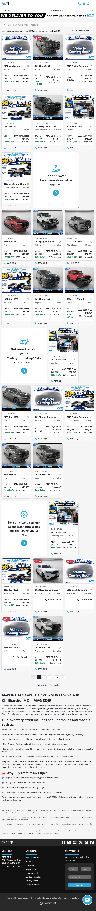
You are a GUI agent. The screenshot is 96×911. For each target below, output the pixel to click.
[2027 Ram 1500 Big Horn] (16, 280)
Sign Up (79, 885)
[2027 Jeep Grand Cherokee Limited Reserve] (16, 164)
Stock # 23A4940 (10, 644)
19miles (88, 245)
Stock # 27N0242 (41, 414)
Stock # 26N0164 (41, 238)
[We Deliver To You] (48, 15)
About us (30, 861)
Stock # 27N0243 (10, 63)
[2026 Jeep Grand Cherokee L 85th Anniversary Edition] (48, 107)
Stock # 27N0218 (73, 238)
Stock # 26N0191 (41, 644)
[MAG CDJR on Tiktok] (91, 842)
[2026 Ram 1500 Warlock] (79, 107)
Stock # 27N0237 (10, 180)
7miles (89, 302)
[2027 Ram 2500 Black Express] (79, 222)
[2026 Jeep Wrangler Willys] (79, 280)
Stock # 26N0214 (10, 123)
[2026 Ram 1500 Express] (16, 107)
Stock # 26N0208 (41, 123)
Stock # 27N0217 (57, 529)
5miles (26, 69)
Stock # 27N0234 (10, 296)
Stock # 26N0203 (41, 471)
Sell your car (31, 869)
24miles (57, 302)
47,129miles (55, 593)
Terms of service (33, 884)
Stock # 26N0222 (10, 414)
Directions (30, 865)
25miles (57, 478)
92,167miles (23, 651)
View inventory (32, 857)
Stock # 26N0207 (41, 63)
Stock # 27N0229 (10, 587)
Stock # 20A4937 (41, 587)
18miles (25, 245)
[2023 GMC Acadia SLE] (16, 628)
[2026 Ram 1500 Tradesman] (48, 628)
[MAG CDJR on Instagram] (79, 842)
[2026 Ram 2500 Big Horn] (48, 47)
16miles (57, 69)
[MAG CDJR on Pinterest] (85, 842)
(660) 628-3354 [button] (13, 866)
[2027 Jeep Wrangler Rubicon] (16, 47)
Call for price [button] (54, 599)
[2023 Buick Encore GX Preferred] (79, 570)
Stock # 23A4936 (73, 587)
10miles (57, 245)
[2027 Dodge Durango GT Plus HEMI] (79, 398)
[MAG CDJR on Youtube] (74, 842)
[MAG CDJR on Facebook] (62, 842)
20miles (57, 651)
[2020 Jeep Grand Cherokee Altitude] (48, 570)
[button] (79, 4)
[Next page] (62, 677)
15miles (72, 535)
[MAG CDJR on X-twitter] (68, 842)
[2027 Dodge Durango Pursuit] (79, 47)
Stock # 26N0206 (10, 471)
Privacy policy (32, 880)
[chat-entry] (87, 900)
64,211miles (86, 593)
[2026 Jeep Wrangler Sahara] (48, 222)
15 (57, 677)
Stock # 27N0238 (73, 63)
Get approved (32, 873)
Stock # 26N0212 (73, 123)
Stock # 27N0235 (73, 414)
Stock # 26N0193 (41, 296)
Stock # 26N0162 (73, 296)
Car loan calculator (34, 877)
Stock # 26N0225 (10, 238)
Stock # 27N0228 (57, 356)
